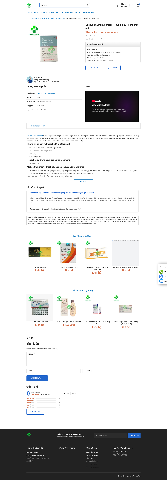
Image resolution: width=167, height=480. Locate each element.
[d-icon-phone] (118, 5)
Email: (28, 455)
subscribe (133, 435)
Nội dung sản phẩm (37, 126)
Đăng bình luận (35, 378)
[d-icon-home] (27, 18)
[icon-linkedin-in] (94, 35)
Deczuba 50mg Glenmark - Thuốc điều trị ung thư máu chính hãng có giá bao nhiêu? (62, 193)
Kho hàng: (29, 458)
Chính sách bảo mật (91, 464)
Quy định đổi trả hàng (92, 455)
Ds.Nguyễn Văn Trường (41, 80)
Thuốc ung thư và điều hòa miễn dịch (52, 18)
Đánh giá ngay (35, 412)
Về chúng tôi (89, 458)
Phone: (28, 452)
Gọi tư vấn (113, 67)
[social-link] (114, 454)
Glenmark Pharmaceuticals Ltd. (47, 93)
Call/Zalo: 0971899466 (119, 451)
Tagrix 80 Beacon (40, 267)
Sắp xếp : (67, 393)
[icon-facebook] (86, 35)
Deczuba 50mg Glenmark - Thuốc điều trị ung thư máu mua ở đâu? (55, 209)
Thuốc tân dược (31, 12)
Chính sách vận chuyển (92, 467)
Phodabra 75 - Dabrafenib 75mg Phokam (125, 267)
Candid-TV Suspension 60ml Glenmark (69, 322)
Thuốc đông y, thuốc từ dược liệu (70, 12)
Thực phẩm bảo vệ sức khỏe (49, 12)
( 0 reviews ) (98, 39)
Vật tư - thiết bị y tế (88, 12)
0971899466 (124, 6)
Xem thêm (82, 181)
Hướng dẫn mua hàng (92, 452)
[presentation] (137, 259)
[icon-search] (87, 5)
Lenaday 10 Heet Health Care (69, 267)
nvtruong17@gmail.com (37, 455)
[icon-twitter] (90, 35)
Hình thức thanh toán (92, 461)
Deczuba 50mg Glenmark (35, 136)
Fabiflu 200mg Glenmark (40, 322)
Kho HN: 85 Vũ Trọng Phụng (41, 458)
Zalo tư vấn (93, 67)
